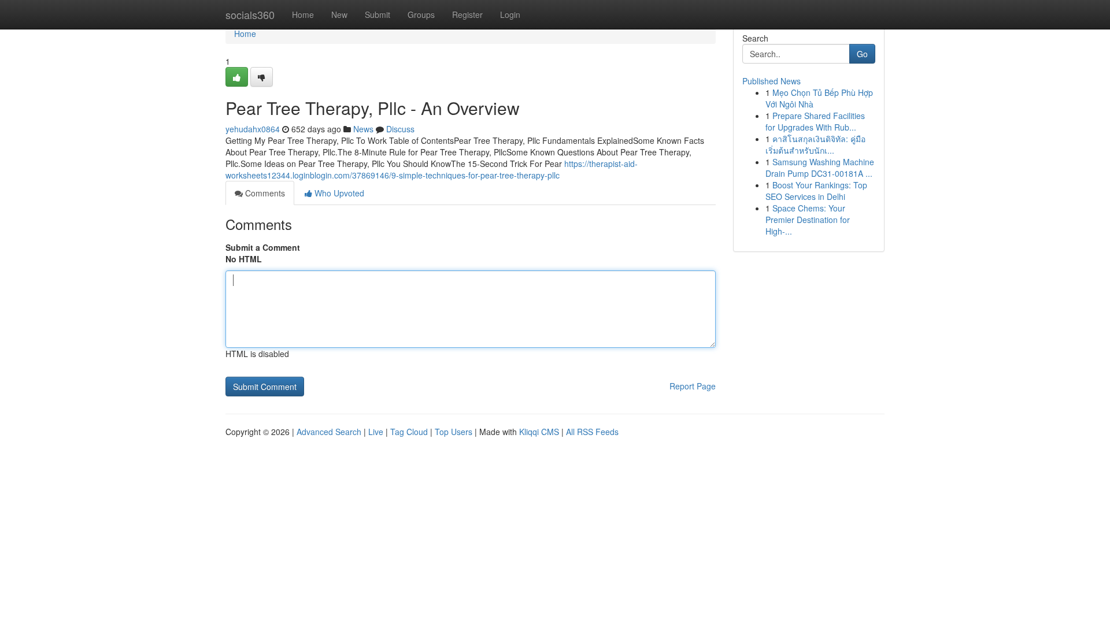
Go (862, 54)
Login (510, 14)
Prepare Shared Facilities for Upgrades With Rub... (815, 121)
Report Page (692, 386)
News (363, 129)
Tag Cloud (409, 431)
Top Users (453, 431)
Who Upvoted (338, 193)
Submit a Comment (262, 247)
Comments (264, 193)
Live (375, 431)
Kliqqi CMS (539, 431)
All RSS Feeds (592, 431)
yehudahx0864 (252, 129)
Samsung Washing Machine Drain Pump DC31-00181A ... (819, 167)
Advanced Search (329, 431)
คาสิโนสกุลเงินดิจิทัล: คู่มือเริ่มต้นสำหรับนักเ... (815, 144)
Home (303, 14)
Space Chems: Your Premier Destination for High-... (807, 219)
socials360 (250, 14)
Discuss (400, 129)
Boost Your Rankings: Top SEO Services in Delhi (816, 190)
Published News (771, 81)
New (339, 14)
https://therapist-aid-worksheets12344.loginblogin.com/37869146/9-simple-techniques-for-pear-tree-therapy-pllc (431, 169)
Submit (377, 14)
